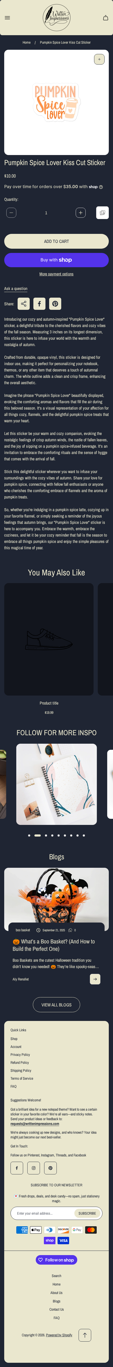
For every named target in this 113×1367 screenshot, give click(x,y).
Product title (49, 703)
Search (56, 1275)
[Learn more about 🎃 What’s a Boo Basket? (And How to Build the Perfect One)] (95, 979)
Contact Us (56, 1309)
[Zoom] (99, 59)
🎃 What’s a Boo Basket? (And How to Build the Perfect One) (54, 945)
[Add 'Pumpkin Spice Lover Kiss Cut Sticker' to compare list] (102, 212)
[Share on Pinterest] (55, 303)
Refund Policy (20, 1062)
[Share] (23, 303)
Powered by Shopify (59, 1335)
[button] (29, 835)
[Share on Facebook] (39, 303)
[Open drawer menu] (7, 18)
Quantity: (11, 199)
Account (16, 1046)
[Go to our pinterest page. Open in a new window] (50, 1168)
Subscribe (87, 1213)
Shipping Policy (21, 1070)
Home (26, 42)
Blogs (56, 1301)
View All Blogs (56, 1005)
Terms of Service (22, 1078)
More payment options (56, 273)
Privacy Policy (20, 1054)
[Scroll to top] (85, 1335)
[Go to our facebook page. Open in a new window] (17, 1168)
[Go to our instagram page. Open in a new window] (33, 1168)
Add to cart (56, 241)
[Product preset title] (49, 639)
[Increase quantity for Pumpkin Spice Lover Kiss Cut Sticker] (81, 213)
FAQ (14, 1086)
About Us (56, 1292)
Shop (14, 1038)
